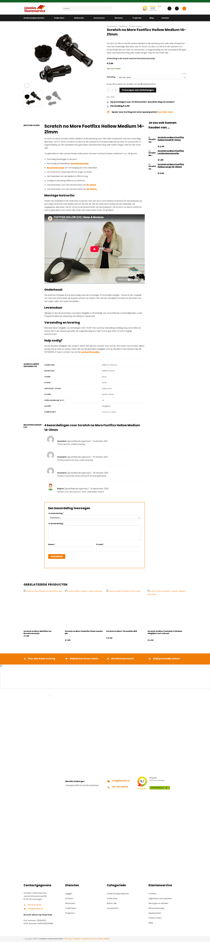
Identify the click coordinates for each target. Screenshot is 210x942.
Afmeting (111, 77)
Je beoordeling (56, 523)
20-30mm (92, 189)
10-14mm (91, 184)
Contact (165, 18)
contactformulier (90, 352)
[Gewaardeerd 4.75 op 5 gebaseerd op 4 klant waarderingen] (146, 40)
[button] (169, 9)
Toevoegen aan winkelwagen (138, 90)
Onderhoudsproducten (34, 18)
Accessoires (99, 18)
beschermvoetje (80, 163)
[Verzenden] (110, 8)
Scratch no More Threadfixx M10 (121, 631)
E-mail (100, 544)
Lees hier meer (165, 112)
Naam (51, 544)
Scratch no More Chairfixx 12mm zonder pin (84, 632)
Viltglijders (123, 26)
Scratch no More (135, 26)
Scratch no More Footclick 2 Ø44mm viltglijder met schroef (165, 632)
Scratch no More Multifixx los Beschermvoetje (37, 632)
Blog (151, 18)
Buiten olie (79, 18)
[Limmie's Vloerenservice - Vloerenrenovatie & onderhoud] (41, 8)
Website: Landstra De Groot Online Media (91, 939)
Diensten (119, 18)
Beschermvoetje (55, 167)
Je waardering (56, 513)
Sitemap (68, 939)
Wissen (183, 73)
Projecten (137, 18)
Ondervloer (59, 18)
